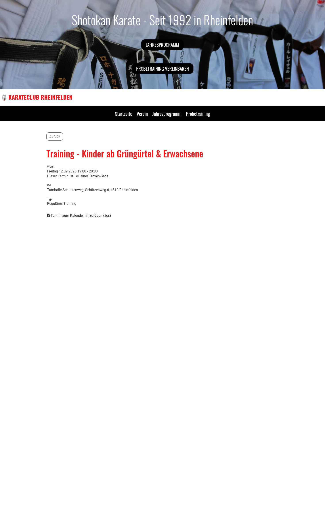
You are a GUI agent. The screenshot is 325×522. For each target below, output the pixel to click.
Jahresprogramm (162, 44)
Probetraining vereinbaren (162, 68)
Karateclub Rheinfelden (40, 97)
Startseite (123, 113)
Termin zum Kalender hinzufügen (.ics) (81, 215)
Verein (142, 113)
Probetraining (198, 113)
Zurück (54, 136)
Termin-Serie (98, 176)
